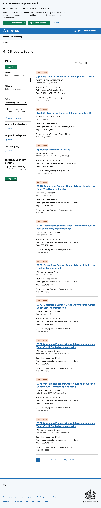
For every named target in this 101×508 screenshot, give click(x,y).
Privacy (27, 501)
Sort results (78, 63)
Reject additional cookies (39, 23)
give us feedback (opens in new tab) (42, 497)
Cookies (18, 501)
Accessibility (8, 501)
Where (8, 86)
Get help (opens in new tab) (14, 497)
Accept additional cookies (14, 23)
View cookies (57, 23)
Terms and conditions (40, 501)
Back (6, 42)
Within (7, 99)
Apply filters (11, 67)
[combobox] (16, 94)
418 (65, 460)
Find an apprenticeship (12, 37)
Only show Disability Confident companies (17, 168)
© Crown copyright (90, 502)
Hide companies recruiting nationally (17, 110)
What (8, 72)
